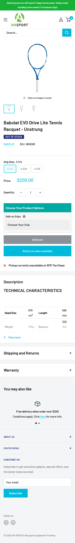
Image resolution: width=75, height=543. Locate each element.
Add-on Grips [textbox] (22, 216)
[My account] (61, 20)
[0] (68, 19)
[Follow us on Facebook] (6, 522)
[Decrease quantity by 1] (21, 192)
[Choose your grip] (24, 216)
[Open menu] (5, 19)
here (43, 416)
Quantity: (9, 192)
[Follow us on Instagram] (13, 522)
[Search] (66, 33)
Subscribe (15, 493)
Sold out (37, 239)
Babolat (9, 144)
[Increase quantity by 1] (40, 192)
